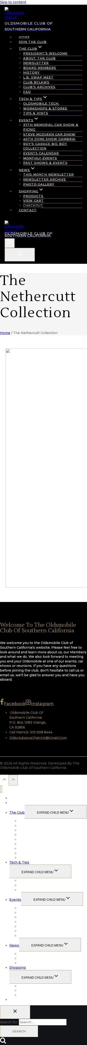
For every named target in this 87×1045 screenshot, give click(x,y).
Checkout (33, 205)
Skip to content (13, 2)
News (14, 945)
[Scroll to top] (4, 781)
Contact (28, 210)
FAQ (27, 92)
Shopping (17, 967)
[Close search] (15, 1012)
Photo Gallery (38, 184)
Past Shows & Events (45, 163)
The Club (17, 812)
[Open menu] (10, 243)
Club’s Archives (39, 87)
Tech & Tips (19, 862)
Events (15, 899)
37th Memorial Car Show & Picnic (50, 127)
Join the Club (33, 42)
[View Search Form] (20, 254)
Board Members (39, 68)
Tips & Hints (35, 113)
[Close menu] (1, 789)
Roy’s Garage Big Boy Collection (45, 146)
